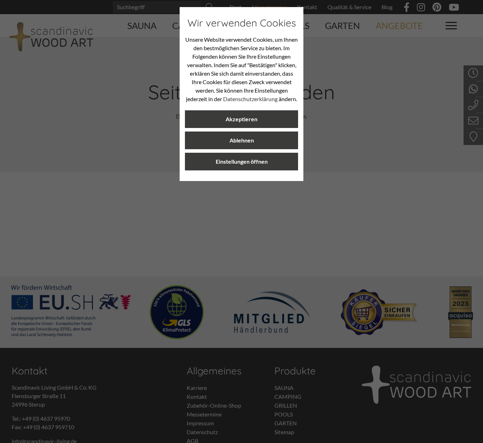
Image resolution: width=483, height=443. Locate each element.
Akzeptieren (241, 119)
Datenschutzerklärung (250, 98)
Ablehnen (241, 140)
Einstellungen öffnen (242, 161)
